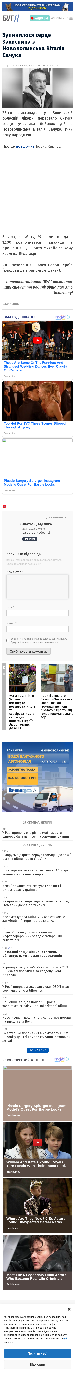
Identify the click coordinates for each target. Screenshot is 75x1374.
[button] (69, 1309)
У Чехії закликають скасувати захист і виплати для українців (31, 888)
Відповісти (30, 539)
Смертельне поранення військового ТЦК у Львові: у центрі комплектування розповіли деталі (36, 1037)
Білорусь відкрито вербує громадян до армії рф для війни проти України (36, 857)
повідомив (25, 146)
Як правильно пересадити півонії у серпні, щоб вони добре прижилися (35, 903)
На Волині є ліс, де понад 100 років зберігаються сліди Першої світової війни (34, 1004)
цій (65, 1338)
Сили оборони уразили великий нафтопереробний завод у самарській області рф (32, 936)
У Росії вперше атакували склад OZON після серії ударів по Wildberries (36, 988)
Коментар (15, 572)
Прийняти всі (37, 1353)
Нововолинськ (26, 66)
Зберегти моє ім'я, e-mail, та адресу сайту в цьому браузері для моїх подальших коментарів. (39, 640)
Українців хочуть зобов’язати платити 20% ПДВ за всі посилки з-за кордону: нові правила (35, 971)
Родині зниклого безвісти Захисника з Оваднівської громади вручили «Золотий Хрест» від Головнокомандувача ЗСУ (57, 706)
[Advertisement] (37, 196)
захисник (40, 66)
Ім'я (10, 607)
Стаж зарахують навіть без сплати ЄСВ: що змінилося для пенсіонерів (35, 872)
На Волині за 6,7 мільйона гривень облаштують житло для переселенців (32, 954)
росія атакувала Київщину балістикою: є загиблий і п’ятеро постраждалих (33, 919)
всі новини (37, 1050)
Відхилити (37, 1364)
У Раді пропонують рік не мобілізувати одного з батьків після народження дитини (35, 834)
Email (11, 623)
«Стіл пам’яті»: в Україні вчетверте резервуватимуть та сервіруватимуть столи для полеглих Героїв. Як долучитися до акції (22, 712)
